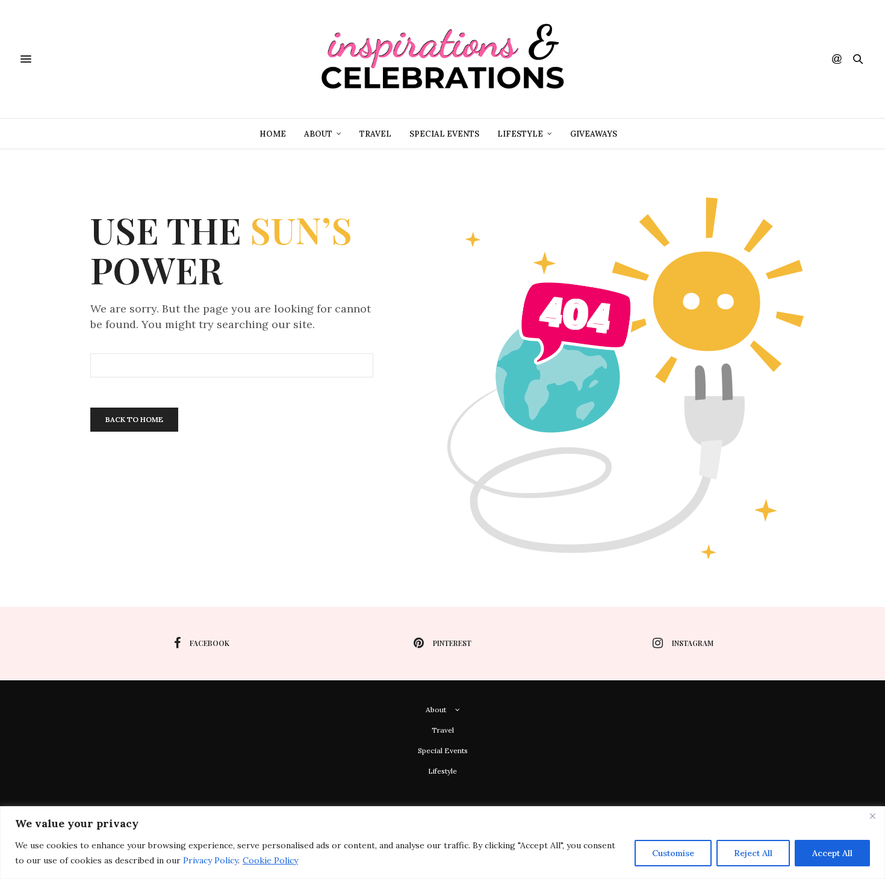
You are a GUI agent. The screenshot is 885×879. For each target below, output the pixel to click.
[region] (442, 842)
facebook (209, 643)
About (318, 134)
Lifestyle (520, 134)
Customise (673, 853)
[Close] (872, 816)
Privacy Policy (210, 860)
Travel (375, 134)
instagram (692, 643)
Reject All (753, 853)
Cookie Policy (270, 860)
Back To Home (134, 419)
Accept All (832, 853)
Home (272, 134)
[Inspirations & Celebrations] (442, 59)
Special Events (444, 134)
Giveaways (593, 134)
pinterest (452, 643)
